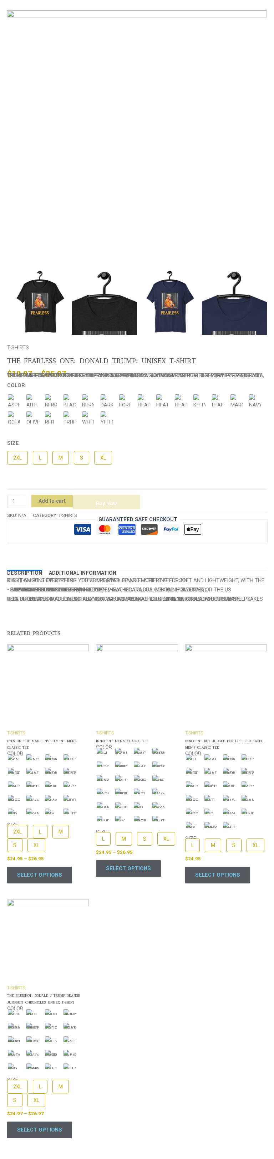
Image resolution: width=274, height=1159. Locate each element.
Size (13, 443)
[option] (137, 140)
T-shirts (18, 347)
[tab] (24, 572)
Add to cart (52, 501)
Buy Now (106, 503)
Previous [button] (6, 302)
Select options (39, 875)
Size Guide (20, 495)
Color (16, 385)
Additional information (82, 572)
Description (24, 572)
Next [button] (265, 302)
